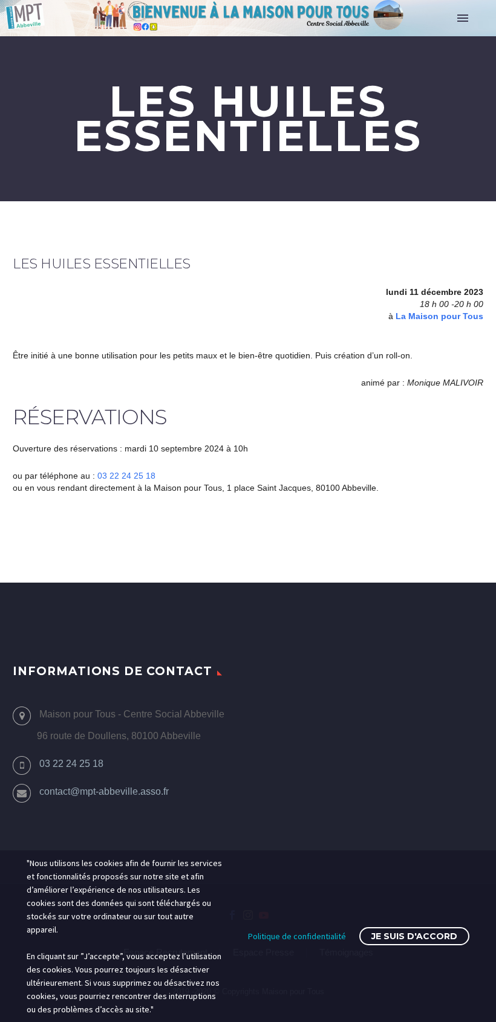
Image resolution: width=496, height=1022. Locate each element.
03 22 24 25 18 (126, 475)
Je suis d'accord (414, 936)
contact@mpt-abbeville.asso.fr (104, 791)
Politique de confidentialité (297, 936)
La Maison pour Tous (439, 316)
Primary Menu (463, 18)
